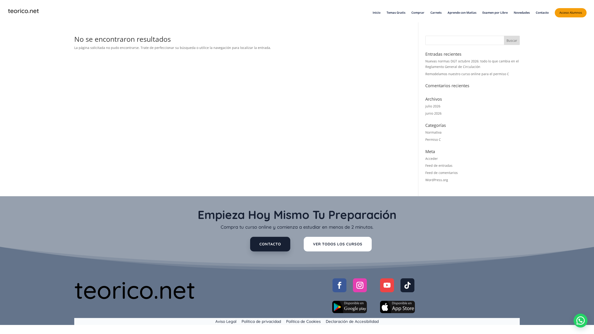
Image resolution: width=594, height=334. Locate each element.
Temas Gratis (396, 13)
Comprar (417, 13)
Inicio (377, 13)
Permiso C (433, 139)
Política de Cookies (303, 321)
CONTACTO (270, 244)
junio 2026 (433, 113)
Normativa (433, 132)
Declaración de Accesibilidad (352, 321)
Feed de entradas (438, 165)
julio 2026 (432, 106)
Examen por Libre (495, 13)
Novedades (522, 13)
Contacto (542, 13)
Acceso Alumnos (570, 12)
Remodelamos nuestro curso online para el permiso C (467, 74)
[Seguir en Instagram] (360, 285)
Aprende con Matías (462, 13)
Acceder (431, 158)
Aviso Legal (225, 321)
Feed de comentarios (441, 172)
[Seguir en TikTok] (407, 285)
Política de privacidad (261, 321)
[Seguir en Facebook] (339, 285)
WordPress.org (436, 180)
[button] (581, 321)
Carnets (436, 13)
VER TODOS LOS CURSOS (337, 244)
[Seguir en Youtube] (387, 285)
